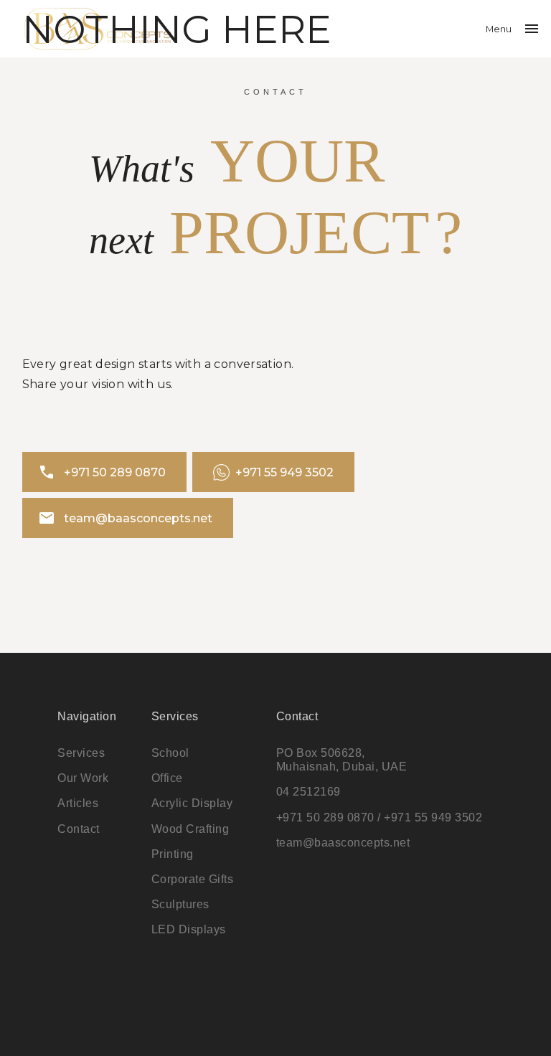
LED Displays (188, 929)
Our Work (82, 778)
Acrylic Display (192, 803)
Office (167, 778)
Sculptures (180, 904)
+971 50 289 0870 (102, 472)
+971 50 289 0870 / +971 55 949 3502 (379, 817)
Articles (77, 803)
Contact (78, 829)
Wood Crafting (190, 829)
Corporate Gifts (192, 879)
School (170, 753)
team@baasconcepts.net (125, 518)
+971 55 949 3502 (284, 472)
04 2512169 (308, 792)
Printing (172, 854)
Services (81, 753)
